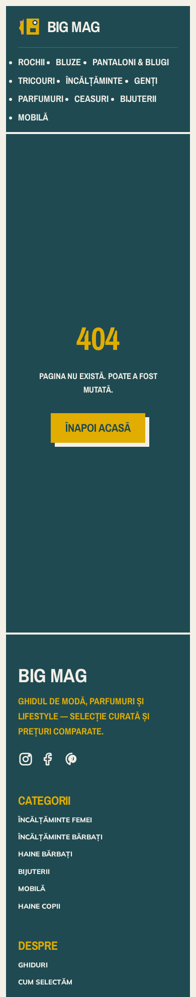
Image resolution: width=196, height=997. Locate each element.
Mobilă (31, 888)
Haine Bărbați (45, 853)
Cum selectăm (45, 981)
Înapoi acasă (98, 427)
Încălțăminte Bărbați (60, 836)
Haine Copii (39, 906)
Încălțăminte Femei (55, 819)
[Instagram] (25, 761)
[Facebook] (48, 761)
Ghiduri (33, 964)
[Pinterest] (71, 761)
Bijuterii (34, 871)
